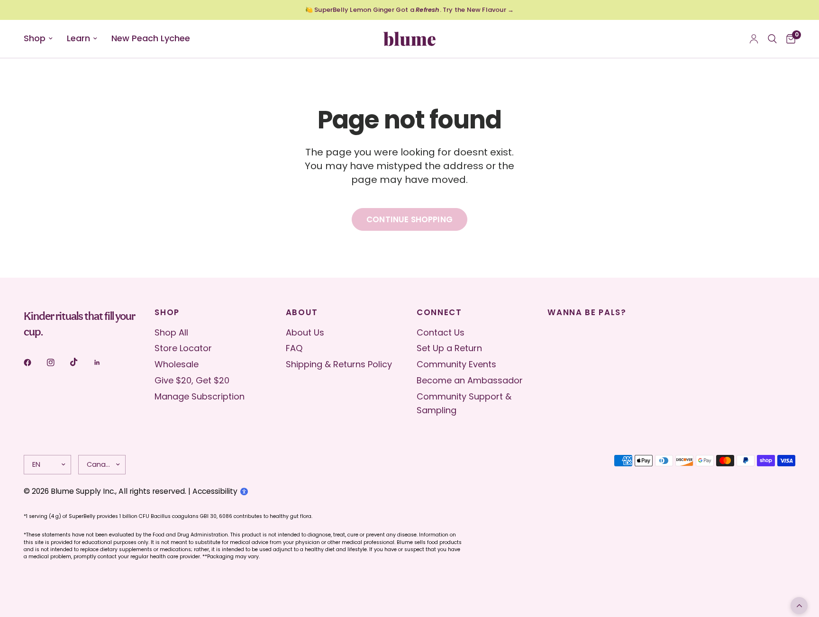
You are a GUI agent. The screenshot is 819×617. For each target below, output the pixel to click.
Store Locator (183, 348)
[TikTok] (80, 362)
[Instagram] (57, 362)
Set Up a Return (449, 348)
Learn (78, 38)
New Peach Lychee (150, 38)
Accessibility (214, 491)
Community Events (456, 364)
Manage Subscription (200, 396)
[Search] (772, 39)
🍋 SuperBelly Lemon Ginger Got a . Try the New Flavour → (409, 9)
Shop (35, 38)
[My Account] (754, 39)
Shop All (171, 332)
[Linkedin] (103, 362)
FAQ (294, 348)
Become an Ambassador (470, 380)
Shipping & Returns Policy (339, 364)
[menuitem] (42, 38)
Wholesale (177, 364)
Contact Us (440, 332)
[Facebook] (34, 362)
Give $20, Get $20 (192, 380)
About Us (305, 332)
